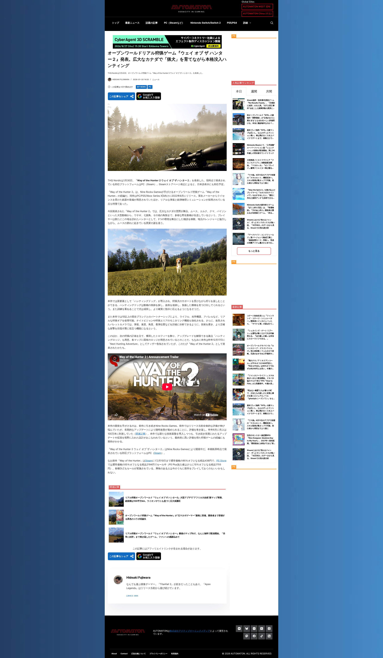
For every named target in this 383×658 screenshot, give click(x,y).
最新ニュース (132, 22)
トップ (115, 22)
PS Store (221, 460)
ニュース (155, 79)
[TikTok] (261, 636)
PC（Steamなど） (174, 22)
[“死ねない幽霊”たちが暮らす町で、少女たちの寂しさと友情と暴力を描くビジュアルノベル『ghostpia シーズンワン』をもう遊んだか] (239, 394)
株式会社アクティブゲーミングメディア (190, 630)
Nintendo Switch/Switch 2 (205, 22)
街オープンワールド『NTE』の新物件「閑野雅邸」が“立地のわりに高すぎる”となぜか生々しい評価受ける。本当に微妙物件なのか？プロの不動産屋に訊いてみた (261, 120)
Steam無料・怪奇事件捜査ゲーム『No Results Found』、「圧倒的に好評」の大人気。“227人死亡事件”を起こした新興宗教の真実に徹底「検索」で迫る (261, 105)
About (114, 653)
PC (150, 87)
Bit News (141, 87)
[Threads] (269, 628)
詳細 (245, 22)
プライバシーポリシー (158, 653)
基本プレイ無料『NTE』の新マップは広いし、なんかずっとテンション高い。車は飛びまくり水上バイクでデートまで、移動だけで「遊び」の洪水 (260, 135)
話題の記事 (152, 22)
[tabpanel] (254, 176)
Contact (124, 653)
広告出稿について (138, 653)
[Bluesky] (246, 628)
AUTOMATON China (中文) (257, 13)
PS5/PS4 (232, 22)
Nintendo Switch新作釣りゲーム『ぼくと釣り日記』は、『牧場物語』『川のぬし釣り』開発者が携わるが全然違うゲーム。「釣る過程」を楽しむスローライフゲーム (260, 210)
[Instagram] (254, 628)
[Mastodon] (246, 636)
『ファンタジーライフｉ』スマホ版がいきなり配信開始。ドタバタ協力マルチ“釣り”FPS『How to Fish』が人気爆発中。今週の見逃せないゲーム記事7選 (260, 380)
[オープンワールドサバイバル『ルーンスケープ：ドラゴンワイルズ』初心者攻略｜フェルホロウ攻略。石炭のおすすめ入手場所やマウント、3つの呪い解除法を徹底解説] (239, 350)
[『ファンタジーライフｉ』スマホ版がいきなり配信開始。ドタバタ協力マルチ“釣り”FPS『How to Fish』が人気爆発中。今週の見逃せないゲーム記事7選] (239, 380)
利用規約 (174, 653)
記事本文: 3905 (132, 596)
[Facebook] (254, 636)
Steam (157, 452)
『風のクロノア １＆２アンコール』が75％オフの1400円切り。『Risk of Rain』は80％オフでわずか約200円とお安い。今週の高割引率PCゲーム (260, 365)
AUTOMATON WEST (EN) (256, 6)
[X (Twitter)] (261, 628)
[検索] (271, 23)
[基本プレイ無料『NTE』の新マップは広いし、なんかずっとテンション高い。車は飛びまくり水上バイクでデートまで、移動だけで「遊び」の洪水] (239, 409)
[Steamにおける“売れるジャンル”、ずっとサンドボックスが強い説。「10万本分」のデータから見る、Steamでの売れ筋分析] (239, 454)
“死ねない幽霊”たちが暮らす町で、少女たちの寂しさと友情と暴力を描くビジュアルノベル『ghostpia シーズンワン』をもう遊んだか (261, 395)
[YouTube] (239, 628)
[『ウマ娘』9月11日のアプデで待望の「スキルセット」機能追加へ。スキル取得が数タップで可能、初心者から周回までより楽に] (239, 424)
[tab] (238, 91)
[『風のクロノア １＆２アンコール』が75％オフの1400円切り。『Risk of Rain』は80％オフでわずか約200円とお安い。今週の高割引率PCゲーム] (239, 365)
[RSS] (269, 636)
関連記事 (140, 433)
